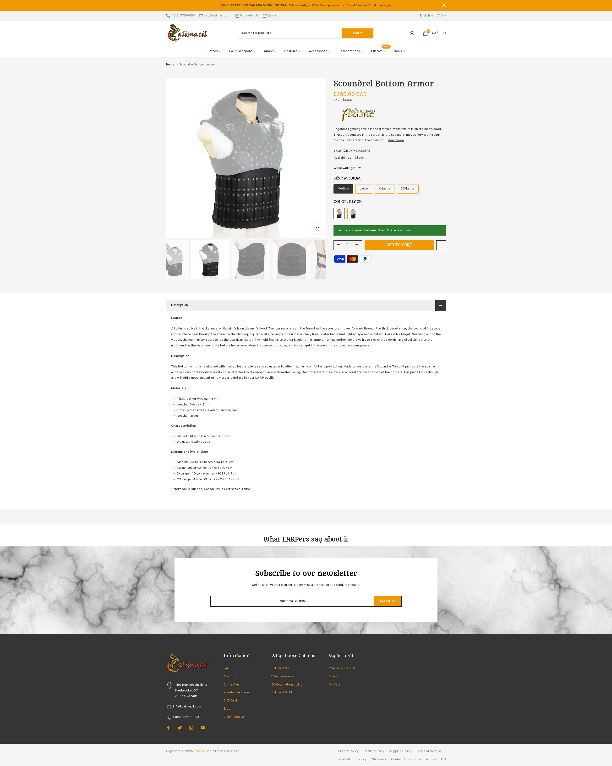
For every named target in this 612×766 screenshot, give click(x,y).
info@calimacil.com (217, 16)
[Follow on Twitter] (180, 728)
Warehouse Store (236, 692)
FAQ (227, 668)
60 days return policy (286, 685)
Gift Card (230, 701)
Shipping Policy (400, 751)
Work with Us (249, 16)
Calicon (272, 16)
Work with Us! (436, 759)
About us (230, 676)
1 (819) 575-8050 (182, 16)
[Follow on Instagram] (191, 728)
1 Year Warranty (282, 676)
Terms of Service (428, 751)
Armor (268, 51)
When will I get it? (347, 168)
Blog (227, 709)
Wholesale (378, 759)
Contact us (232, 685)
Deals (398, 51)
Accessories (318, 51)
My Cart (334, 685)
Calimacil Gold (281, 668)
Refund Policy (373, 751)
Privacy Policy (348, 751)
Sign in (333, 676)
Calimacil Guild (281, 692)
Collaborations (349, 51)
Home (170, 65)
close (168, 5)
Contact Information (406, 759)
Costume (291, 51)
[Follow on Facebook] (168, 728)
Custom (380, 51)
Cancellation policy (352, 759)
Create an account (342, 668)
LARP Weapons (240, 51)
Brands (212, 51)
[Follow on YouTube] (203, 728)
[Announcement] (306, 5)
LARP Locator (234, 717)
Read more (396, 140)
